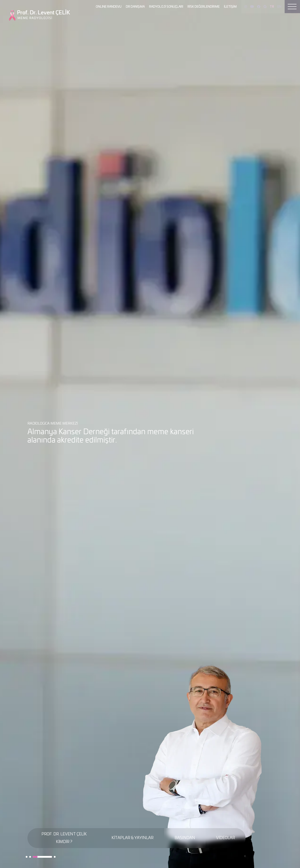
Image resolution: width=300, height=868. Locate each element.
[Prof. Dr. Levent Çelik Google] (265, 6)
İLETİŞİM (230, 6)
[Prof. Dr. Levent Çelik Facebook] (258, 6)
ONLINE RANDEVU (108, 6)
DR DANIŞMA (135, 6)
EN (279, 6)
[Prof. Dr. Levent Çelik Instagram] (245, 6)
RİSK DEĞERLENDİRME (204, 6)
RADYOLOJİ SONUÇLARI (166, 6)
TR (272, 6)
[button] (26, 857)
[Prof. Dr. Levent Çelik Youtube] (252, 6)
